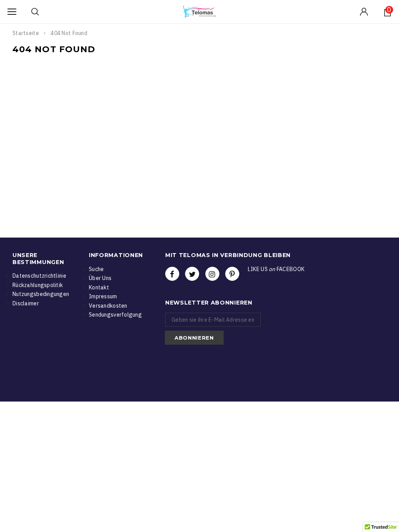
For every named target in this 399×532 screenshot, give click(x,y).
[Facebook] (172, 274)
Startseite (25, 33)
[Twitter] (192, 274)
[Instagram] (212, 274)
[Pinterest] (232, 274)
